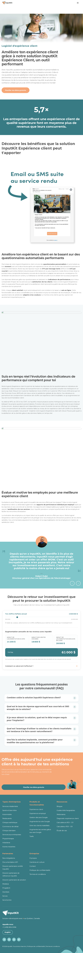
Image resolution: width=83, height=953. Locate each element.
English (8, 932)
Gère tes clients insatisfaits (39, 825)
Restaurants (7, 818)
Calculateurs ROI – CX (65, 822)
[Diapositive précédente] (72, 583)
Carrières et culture (37, 862)
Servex (5, 896)
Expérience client (36, 809)
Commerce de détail (10, 826)
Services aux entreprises (11, 834)
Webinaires (61, 814)
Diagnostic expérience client (68, 818)
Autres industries (8, 847)
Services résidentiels (10, 806)
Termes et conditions (38, 874)
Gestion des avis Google (39, 817)
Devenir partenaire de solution (14, 880)
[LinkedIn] (9, 939)
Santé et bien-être (9, 810)
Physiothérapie (8, 839)
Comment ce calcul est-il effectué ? (19, 666)
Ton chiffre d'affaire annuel (16, 614)
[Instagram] (14, 939)
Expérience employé (38, 813)
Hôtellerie (6, 843)
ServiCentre (6, 900)
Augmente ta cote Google (40, 821)
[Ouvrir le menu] (78, 3)
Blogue (59, 806)
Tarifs (32, 836)
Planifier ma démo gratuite (15, 90)
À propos (33, 858)
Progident (6, 888)
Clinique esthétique (9, 822)
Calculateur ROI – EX (65, 826)
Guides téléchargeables (66, 810)
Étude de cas (62, 830)
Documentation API (10, 862)
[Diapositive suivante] (78, 583)
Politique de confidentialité (40, 870)
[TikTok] (19, 939)
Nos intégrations (8, 858)
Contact (33, 866)
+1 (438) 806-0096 (9, 927)
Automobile (7, 814)
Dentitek (5, 892)
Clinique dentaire (8, 830)
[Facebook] (4, 939)
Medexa (5, 884)
